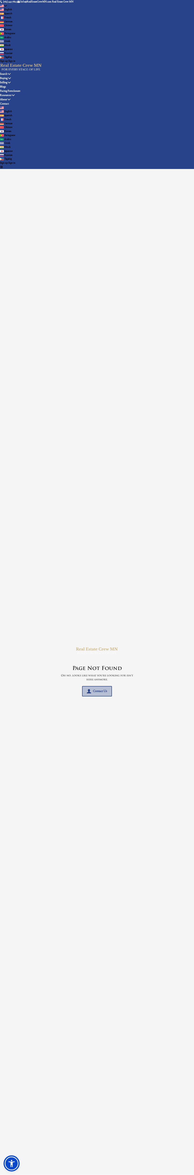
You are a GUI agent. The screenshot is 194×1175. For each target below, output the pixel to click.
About (3, 99)
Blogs (3, 86)
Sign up (4, 61)
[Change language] (3, 6)
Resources (5, 95)
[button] (11, 1163)
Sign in (11, 61)
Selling (3, 82)
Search (3, 74)
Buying (4, 78)
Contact (4, 103)
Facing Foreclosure (10, 91)
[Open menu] (1, 167)
